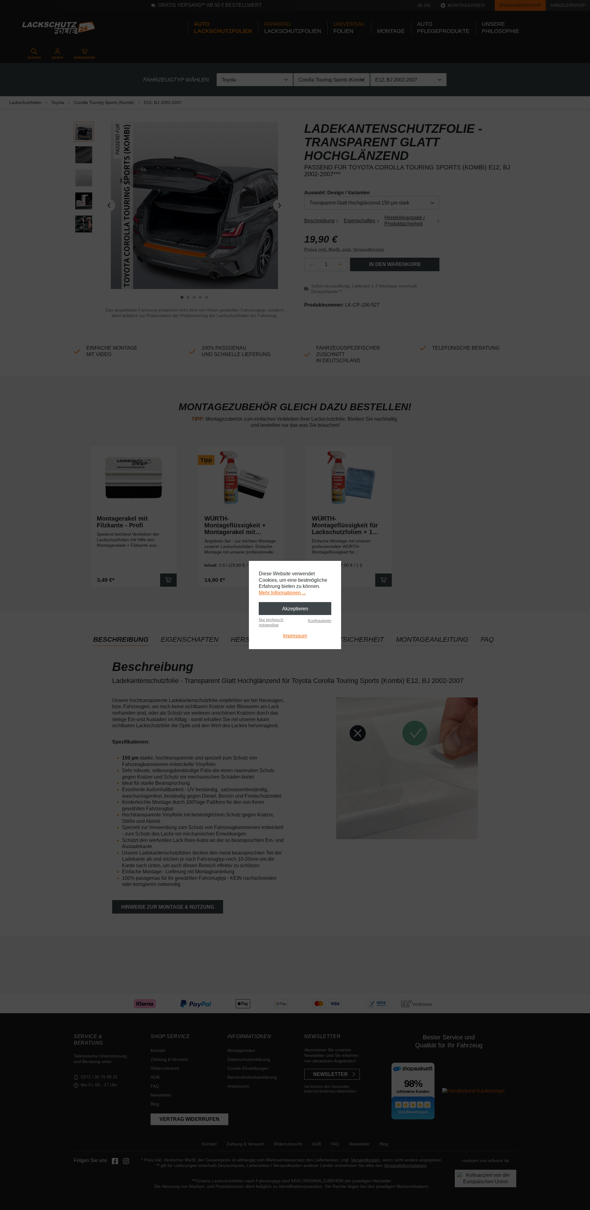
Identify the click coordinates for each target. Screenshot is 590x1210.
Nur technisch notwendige (271, 622)
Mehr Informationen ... (282, 592)
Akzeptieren (295, 608)
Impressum (295, 635)
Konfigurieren (319, 620)
